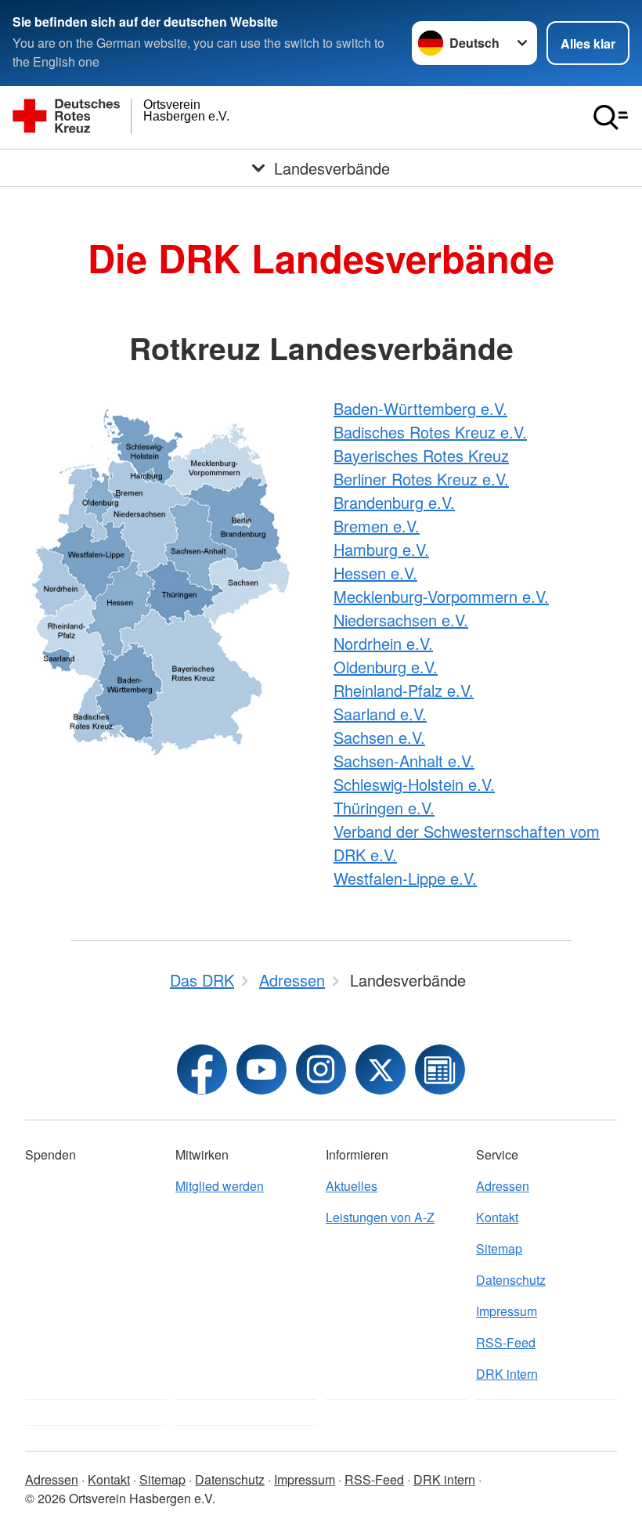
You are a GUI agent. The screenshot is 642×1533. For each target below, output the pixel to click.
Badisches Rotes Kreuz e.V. (430, 431)
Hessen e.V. (375, 572)
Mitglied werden (219, 1186)
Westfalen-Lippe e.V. (405, 878)
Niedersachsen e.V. (401, 619)
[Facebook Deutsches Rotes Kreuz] (202, 1069)
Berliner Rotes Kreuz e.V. (421, 478)
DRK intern (507, 1374)
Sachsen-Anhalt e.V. (404, 760)
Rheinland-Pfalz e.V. (404, 690)
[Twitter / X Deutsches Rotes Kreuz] (380, 1069)
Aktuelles (351, 1186)
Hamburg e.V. (381, 549)
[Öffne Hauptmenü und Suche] (610, 117)
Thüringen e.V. (384, 807)
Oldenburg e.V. (386, 666)
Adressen (502, 1186)
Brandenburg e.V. (394, 502)
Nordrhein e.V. (383, 643)
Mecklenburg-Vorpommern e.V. (441, 596)
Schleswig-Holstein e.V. (414, 784)
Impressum (506, 1311)
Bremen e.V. (377, 525)
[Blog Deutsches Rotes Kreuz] (440, 1069)
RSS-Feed (506, 1342)
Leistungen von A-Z (380, 1217)
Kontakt (497, 1217)
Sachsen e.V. (379, 737)
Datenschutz (511, 1280)
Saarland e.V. (380, 713)
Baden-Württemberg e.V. (420, 408)
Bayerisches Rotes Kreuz (421, 455)
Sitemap (499, 1248)
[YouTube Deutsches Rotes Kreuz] (261, 1069)
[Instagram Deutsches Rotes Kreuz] (321, 1069)
